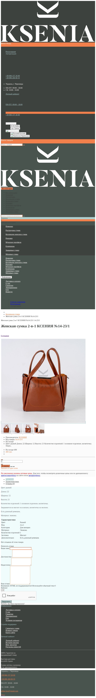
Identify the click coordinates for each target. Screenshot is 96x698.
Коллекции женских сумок (16, 234)
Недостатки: (6, 565)
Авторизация (11, 54)
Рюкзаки (9, 203)
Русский (22, 133)
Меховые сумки (12, 212)
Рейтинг (4, 588)
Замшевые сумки (12, 210)
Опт (7, 290)
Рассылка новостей (13, 647)
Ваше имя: (5, 548)
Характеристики (12, 482)
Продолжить (6, 601)
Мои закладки (11, 645)
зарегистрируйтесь (8, 475)
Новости (9, 292)
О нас (8, 283)
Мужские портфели (13, 205)
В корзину (5, 466)
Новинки (9, 195)
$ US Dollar (15, 126)
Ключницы (10, 207)
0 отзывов (5, 336)
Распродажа (10, 197)
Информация (6, 277)
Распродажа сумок (13, 230)
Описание (10, 479)
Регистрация (11, 52)
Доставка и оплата (13, 281)
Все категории (11, 193)
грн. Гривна (15, 128)
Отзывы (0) (10, 484)
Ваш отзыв (5, 584)
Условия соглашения (14, 620)
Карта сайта (10, 633)
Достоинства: (6, 557)
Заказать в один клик (9, 468)
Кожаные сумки (12, 201)
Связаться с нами (12, 628)
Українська (25, 136)
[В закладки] (11, 466)
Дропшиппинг (11, 288)
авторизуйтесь (34, 475)
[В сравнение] (14, 466)
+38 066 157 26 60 (13, 76)
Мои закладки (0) (17, 96)
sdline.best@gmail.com (9, 691)
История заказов (12, 643)
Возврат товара (12, 630)
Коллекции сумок (13, 199)
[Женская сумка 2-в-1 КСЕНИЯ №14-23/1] (43, 422)
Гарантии (9, 285)
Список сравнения (17, 98)
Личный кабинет (12, 641)
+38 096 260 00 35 (13, 78)
